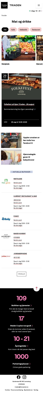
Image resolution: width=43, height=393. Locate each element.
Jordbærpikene (20, 253)
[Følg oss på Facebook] (18, 377)
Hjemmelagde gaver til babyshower (29, 157)
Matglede (18, 179)
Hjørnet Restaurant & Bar (25, 196)
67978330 (21, 384)
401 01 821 (17, 257)
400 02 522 (17, 200)
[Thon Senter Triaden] (11, 5)
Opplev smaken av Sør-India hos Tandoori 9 (31, 140)
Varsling (36, 390)
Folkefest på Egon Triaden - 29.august (19, 104)
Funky (16, 216)
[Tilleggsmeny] (39, 5)
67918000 (17, 237)
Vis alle (22, 274)
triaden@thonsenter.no (21, 387)
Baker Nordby (20, 233)
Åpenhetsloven (28, 390)
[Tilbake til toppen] (36, 288)
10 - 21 (35, 11)
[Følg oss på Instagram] (24, 377)
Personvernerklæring (17, 390)
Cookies (7, 390)
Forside (4, 15)
